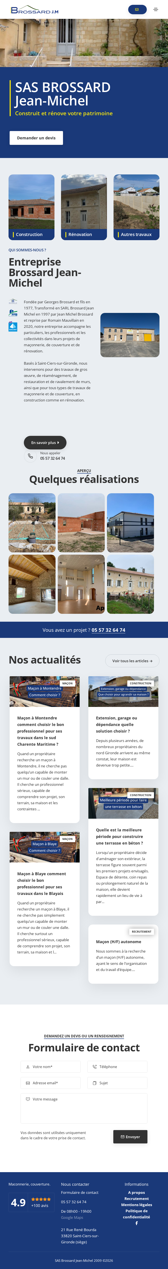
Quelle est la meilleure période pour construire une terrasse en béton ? (119, 836)
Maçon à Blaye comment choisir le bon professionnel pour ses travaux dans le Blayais (41, 883)
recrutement (141, 932)
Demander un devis (36, 137)
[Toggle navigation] (155, 9)
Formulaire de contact (79, 1192)
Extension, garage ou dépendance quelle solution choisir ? (116, 724)
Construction (140, 683)
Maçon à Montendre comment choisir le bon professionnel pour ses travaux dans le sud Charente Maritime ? (40, 731)
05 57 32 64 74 (52, 458)
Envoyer (133, 1136)
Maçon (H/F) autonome (118, 941)
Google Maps (72, 1217)
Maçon (67, 683)
